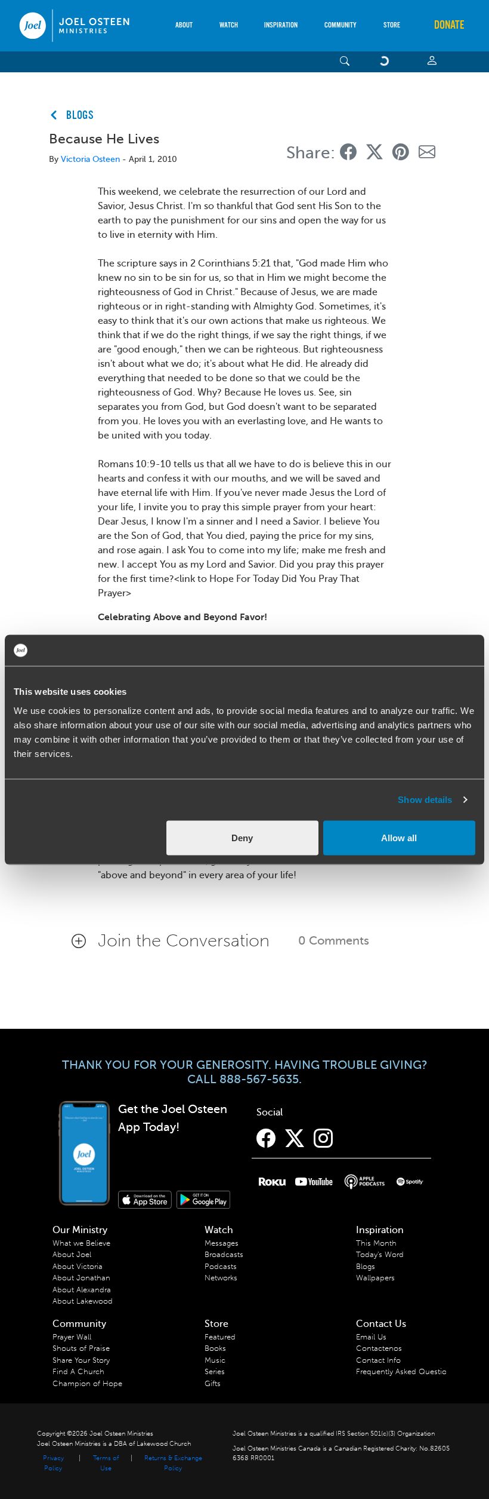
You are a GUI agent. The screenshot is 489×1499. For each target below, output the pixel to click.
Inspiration (281, 25)
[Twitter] (294, 1138)
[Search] (345, 62)
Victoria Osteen (90, 159)
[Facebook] (266, 1138)
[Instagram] (323, 1138)
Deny (242, 837)
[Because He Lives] (348, 152)
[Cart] (386, 62)
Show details (425, 800)
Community (340, 25)
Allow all (399, 837)
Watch (228, 25)
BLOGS (80, 116)
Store (391, 25)
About (184, 25)
